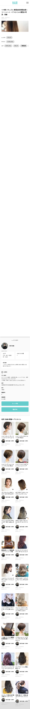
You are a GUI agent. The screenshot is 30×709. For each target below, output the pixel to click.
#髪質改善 (23, 45)
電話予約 (15, 412)
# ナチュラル (10, 41)
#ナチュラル (8, 45)
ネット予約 (15, 406)
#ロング (16, 45)
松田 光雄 (11, 348)
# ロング (9, 37)
